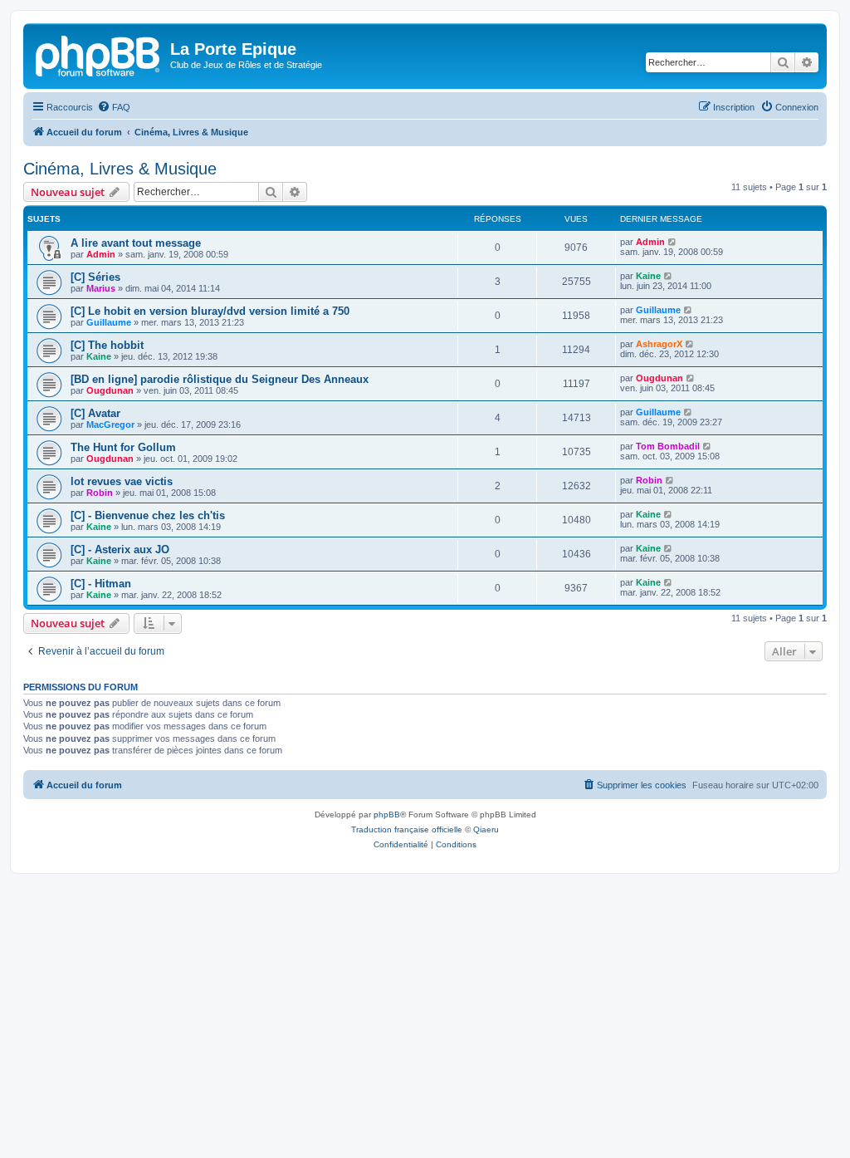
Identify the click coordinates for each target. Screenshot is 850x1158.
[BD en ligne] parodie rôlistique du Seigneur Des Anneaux (220, 379)
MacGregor (110, 424)
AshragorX (659, 344)
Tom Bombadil (668, 446)
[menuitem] (113, 107)
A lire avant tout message (136, 243)
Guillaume (108, 322)
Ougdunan (110, 390)
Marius (100, 288)
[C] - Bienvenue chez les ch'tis (148, 515)
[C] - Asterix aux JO (120, 549)
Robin (99, 493)
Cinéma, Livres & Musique (120, 168)
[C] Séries (95, 277)
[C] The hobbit (107, 345)
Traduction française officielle (406, 829)
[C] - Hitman (101, 583)
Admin (100, 254)
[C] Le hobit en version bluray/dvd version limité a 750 (210, 311)
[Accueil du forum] (98, 54)
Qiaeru (486, 829)
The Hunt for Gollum (123, 447)
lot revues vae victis (122, 481)
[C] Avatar (95, 413)
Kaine (648, 276)
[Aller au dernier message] (672, 242)
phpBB (387, 814)
